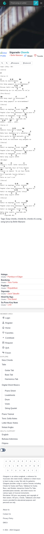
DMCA (5, 523)
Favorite (40, 56)
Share (30, 56)
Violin (7, 404)
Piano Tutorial (8, 414)
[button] (41, 3)
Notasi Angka (7, 427)
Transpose (15, 63)
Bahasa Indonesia (10, 439)
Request (9, 343)
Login (7, 318)
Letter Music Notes (10, 423)
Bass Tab (9, 375)
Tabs (4, 364)
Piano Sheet (10, 391)
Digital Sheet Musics (11, 385)
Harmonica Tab (11, 379)
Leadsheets (10, 395)
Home (8, 328)
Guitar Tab (9, 370)
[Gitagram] (4, 3)
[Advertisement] (22, 28)
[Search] (35, 3)
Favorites (9, 333)
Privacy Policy (8, 518)
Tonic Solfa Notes (9, 418)
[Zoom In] (7, 63)
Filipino (5, 443)
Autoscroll (27, 63)
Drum (7, 400)
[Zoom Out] (2, 63)
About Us (6, 510)
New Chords (7, 360)
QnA (7, 348)
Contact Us (7, 514)
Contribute (9, 338)
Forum (8, 353)
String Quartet (11, 408)
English (5, 435)
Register (9, 323)
